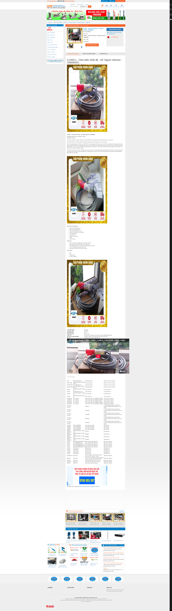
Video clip (122, 6)
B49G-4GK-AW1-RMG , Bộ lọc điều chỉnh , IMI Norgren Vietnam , (71, 523)
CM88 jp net (105, 568)
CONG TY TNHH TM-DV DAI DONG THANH (94, 554)
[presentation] (121, 511)
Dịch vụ (111, 6)
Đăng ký (112, 1)
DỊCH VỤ (109, 587)
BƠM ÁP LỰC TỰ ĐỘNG (83, 540)
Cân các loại (50, 42)
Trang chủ (50, 22)
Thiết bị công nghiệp (57, 22)
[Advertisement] (95, 499)
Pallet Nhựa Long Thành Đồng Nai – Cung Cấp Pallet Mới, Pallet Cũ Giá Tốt (52, 566)
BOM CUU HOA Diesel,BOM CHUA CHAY (95, 541)
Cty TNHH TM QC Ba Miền (74, 554)
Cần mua (107, 6)
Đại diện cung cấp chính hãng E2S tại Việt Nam (114, 33)
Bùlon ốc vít (49, 39)
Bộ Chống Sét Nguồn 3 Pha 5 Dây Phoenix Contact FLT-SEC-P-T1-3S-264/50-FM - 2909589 (62, 566)
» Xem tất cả (121, 545)
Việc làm (102, 6)
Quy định (171, 9)
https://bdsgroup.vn (84, 603)
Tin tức (171, 4)
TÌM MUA (89, 587)
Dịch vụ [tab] (86, 4)
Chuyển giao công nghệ (52, 47)
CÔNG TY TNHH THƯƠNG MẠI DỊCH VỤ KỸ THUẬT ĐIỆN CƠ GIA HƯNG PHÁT (84, 554)
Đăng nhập (105, 1)
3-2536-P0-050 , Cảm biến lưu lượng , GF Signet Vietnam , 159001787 (94, 523)
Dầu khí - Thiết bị (51, 52)
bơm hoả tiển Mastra (106, 540)
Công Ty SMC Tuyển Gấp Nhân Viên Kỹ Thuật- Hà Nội (113, 562)
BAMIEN (50, 587)
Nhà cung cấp (116, 6)
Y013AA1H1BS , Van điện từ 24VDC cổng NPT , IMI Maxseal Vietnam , (82, 523)
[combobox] (87, 6)
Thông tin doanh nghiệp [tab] (89, 53)
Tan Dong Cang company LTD (73, 564)
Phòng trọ (77, 603)
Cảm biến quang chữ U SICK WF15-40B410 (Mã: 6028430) (62, 554)
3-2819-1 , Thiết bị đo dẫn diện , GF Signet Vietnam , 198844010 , (118, 523)
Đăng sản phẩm (121, 1)
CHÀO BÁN (70, 587)
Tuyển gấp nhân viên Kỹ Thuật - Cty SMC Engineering (113, 552)
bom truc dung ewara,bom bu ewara (71, 541)
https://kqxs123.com (92, 603)
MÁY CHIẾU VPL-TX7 (118, 540)
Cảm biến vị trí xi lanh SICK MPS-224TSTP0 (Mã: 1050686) (52, 554)
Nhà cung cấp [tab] (80, 4)
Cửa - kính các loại (51, 49)
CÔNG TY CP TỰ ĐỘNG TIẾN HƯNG (94, 564)
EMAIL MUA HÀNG (92, 44)
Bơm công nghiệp (51, 37)
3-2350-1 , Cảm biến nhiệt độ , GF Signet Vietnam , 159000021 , (77, 22)
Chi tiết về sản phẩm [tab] (73, 53)
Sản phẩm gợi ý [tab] (104, 53)
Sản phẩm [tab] (72, 4)
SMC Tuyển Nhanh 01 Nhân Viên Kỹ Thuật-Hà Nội (113, 547)
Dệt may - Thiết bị (51, 56)
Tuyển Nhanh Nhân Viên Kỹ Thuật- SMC (111, 557)
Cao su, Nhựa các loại (52, 44)
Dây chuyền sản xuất (51, 54)
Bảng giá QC (171, 14)
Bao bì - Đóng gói (51, 32)
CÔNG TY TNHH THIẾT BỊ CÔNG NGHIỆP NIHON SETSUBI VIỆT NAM (84, 564)
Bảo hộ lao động (50, 35)
